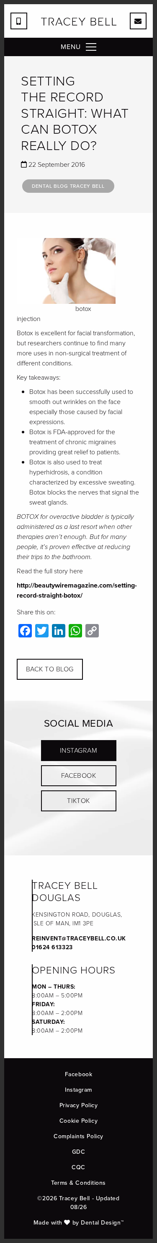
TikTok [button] (78, 800)
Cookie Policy (78, 1120)
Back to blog (50, 669)
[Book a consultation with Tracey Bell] (138, 21)
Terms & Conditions (78, 1182)
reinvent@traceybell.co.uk (79, 938)
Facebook (78, 1074)
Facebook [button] (78, 775)
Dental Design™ (102, 1222)
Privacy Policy (78, 1105)
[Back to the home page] (78, 22)
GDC (78, 1151)
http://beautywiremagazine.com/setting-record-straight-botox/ (77, 590)
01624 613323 (52, 947)
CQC (78, 1167)
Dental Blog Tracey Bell (68, 186)
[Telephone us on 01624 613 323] (18, 21)
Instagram (78, 1089)
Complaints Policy (78, 1136)
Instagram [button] (78, 750)
